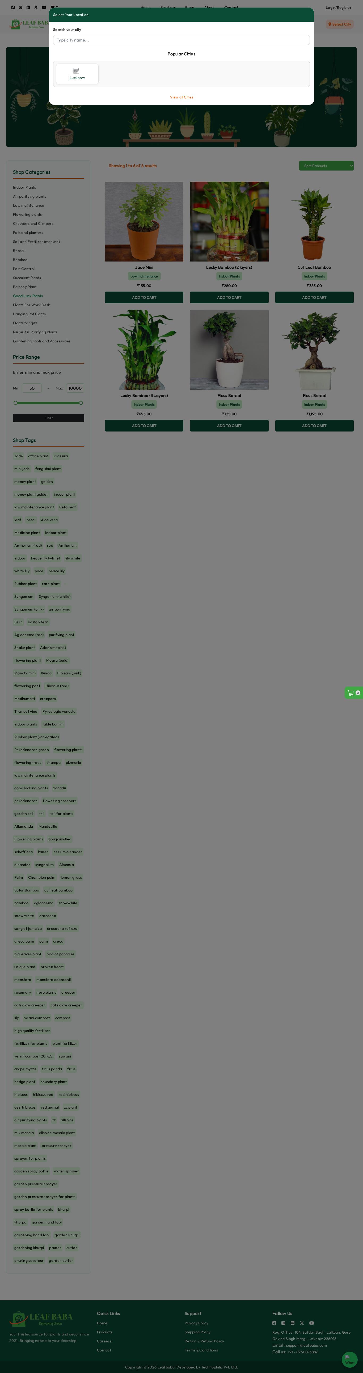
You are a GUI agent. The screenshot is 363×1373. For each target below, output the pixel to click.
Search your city (67, 29)
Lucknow (77, 77)
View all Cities (181, 97)
